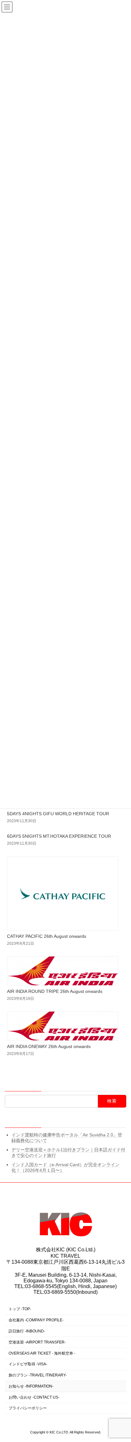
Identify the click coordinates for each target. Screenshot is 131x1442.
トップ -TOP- (20, 1309)
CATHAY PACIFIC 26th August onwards (46, 936)
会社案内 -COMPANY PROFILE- (36, 1320)
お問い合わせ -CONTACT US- (34, 1397)
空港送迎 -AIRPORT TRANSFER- (37, 1342)
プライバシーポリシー (28, 1408)
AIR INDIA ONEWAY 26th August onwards (49, 1046)
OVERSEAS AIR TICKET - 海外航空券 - (42, 1353)
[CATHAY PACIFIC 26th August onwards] (63, 893)
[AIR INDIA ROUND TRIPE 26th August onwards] (63, 971)
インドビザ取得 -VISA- (28, 1364)
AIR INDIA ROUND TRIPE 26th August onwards (54, 991)
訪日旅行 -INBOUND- (27, 1331)
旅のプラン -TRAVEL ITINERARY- (38, 1375)
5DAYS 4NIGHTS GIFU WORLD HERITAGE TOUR (58, 813)
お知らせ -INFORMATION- (31, 1386)
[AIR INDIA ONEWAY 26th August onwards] (63, 1026)
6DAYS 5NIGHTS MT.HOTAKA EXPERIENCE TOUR (59, 836)
